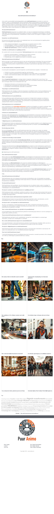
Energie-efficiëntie (23, 400)
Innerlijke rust (37, 402)
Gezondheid (12, 402)
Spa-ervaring (12, 409)
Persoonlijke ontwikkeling (11, 407)
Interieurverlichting (24, 404)
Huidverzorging (28, 402)
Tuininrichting (29, 410)
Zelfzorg (40, 410)
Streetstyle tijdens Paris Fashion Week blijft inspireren (40, 390)
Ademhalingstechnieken (5, 398)
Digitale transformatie (36, 398)
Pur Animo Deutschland (35, 444)
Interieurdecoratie (46, 402)
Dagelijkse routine (15, 398)
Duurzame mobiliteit (12, 400)
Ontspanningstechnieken (39, 406)
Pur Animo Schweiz (34, 445)
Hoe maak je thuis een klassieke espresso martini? (13, 276)
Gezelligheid (48, 400)
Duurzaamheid (48, 398)
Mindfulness (12, 406)
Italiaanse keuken (31, 404)
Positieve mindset (23, 407)
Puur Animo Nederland (35, 447)
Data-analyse (23, 398)
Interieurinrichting (16, 404)
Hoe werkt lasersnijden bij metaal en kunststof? (12, 353)
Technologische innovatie (40, 409)
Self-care (41, 407)
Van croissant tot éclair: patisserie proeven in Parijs (13, 390)
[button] (27, 12)
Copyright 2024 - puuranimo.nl (27, 451)
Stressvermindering (30, 409)
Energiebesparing (34, 400)
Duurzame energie (4, 400)
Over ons (6, 447)
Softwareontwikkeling (5, 409)
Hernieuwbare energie (20, 402)
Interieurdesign (6, 404)
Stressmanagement (19, 409)
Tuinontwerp (35, 410)
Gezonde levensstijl (5, 402)
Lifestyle (17, 413)
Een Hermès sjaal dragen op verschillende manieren (39, 353)
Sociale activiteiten (46, 407)
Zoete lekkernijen (46, 410)
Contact (6, 445)
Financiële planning (41, 400)
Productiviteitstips (31, 407)
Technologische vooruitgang (10, 410)
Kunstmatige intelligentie (40, 404)
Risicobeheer (37, 407)
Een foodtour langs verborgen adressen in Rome (38, 315)
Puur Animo (6, 444)
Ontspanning (30, 406)
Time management (22, 410)
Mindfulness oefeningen (22, 406)
